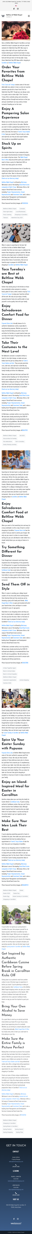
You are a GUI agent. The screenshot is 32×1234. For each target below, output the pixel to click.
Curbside (22, 208)
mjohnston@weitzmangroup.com (16, 1181)
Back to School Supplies (10, 674)
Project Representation (13, 1104)
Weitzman (23, 1094)
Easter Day (16, 893)
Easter (21, 890)
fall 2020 (22, 435)
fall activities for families (10, 438)
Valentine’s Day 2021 (17, 217)
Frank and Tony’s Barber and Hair (11, 1061)
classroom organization (9, 680)
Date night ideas (7, 211)
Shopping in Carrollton (21, 214)
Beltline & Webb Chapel (14, 15)
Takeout (5, 217)
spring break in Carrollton (14, 946)
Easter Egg (6, 896)
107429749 (23, 1115)
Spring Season (19, 1129)
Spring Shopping (8, 1132)
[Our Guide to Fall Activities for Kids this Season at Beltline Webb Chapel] (16, 233)
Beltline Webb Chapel (7, 1094)
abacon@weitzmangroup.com (16, 1189)
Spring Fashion (7, 1129)
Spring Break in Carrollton (10, 1126)
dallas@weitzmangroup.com (16, 1161)
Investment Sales (17, 1106)
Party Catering (7, 214)
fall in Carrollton (20, 441)
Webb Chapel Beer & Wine (22, 1029)
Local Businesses (20, 211)
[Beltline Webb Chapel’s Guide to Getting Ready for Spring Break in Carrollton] (16, 914)
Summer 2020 (7, 683)
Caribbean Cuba (17, 987)
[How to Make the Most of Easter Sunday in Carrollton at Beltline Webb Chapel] (16, 698)
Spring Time (19, 1132)
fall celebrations (7, 441)
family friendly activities (9, 444)
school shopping (24, 680)
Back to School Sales (9, 671)
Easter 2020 (6, 893)
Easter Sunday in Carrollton (20, 896)
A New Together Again (9, 668)
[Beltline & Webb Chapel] (3, 16)
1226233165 (25, 663)
